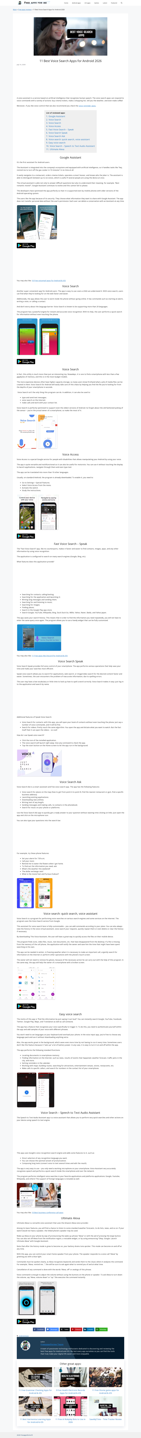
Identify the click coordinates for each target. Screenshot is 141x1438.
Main (15, 10)
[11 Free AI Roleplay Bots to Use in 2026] (70, 1415)
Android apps (76, 3)
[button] (121, 3)
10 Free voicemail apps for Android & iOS (49, 280)
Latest (105, 3)
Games (96, 3)
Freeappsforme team (52, 1344)
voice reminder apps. (87, 106)
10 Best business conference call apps (47, 1212)
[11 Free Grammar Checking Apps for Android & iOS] (35, 1386)
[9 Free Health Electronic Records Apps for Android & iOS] (70, 1386)
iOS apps (87, 3)
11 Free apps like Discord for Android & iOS (50, 656)
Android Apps (24, 1336)
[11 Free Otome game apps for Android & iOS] (105, 1386)
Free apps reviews (24, 10)
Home (66, 3)
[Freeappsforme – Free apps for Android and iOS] (33, 3)
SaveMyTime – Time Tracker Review (105, 1419)
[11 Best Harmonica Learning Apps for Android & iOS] (35, 1415)
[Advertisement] (70, 82)
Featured (114, 3)
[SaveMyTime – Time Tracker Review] (105, 1415)
